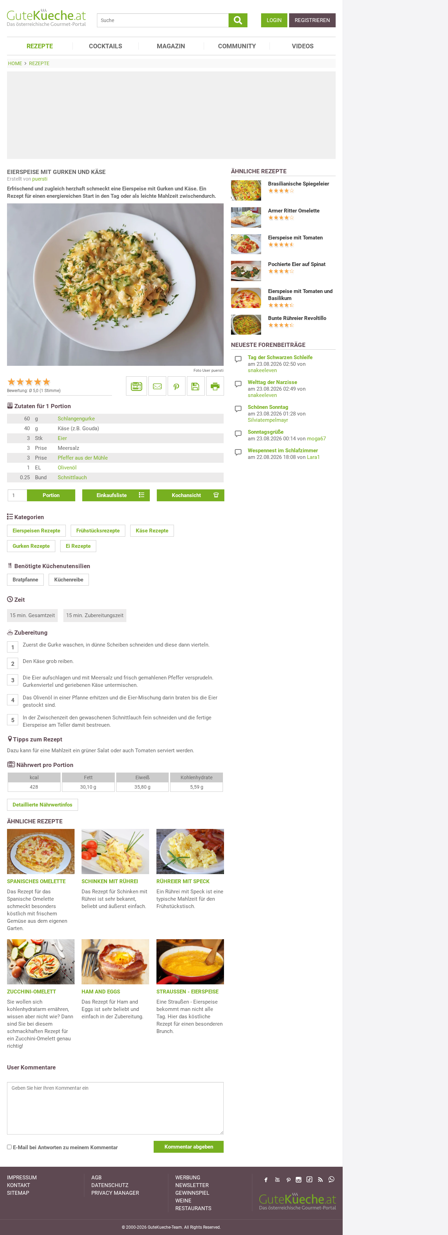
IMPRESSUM (22, 1177)
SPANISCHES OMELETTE (36, 881)
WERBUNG (187, 1177)
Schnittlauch (72, 477)
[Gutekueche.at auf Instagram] (298, 1179)
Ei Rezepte (78, 546)
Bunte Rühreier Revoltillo (297, 318)
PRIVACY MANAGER (115, 1193)
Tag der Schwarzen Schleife (280, 357)
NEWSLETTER (192, 1185)
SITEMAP (18, 1193)
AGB (96, 1177)
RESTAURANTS (193, 1208)
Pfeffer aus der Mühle (83, 458)
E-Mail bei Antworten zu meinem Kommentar (65, 1147)
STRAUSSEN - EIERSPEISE (187, 992)
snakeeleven (262, 370)
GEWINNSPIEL (192, 1193)
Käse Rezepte (152, 531)
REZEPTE (40, 46)
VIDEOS (303, 46)
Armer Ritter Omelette (294, 211)
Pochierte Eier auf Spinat (297, 264)
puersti (39, 179)
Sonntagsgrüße (266, 432)
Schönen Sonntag (268, 407)
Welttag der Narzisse (272, 382)
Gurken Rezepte (31, 546)
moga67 (316, 438)
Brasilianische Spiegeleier (298, 184)
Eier (62, 438)
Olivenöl (67, 468)
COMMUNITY (237, 46)
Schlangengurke (76, 419)
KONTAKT (18, 1185)
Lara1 (313, 457)
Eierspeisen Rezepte (36, 531)
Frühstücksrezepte (98, 531)
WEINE (183, 1201)
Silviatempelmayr (268, 420)
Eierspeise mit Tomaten (295, 238)
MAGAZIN (171, 46)
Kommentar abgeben (188, 1147)
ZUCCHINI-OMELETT (31, 992)
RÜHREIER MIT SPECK (183, 881)
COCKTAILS (105, 46)
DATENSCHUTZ (109, 1185)
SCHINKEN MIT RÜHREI (110, 881)
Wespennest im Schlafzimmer (283, 450)
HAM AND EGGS (101, 992)
